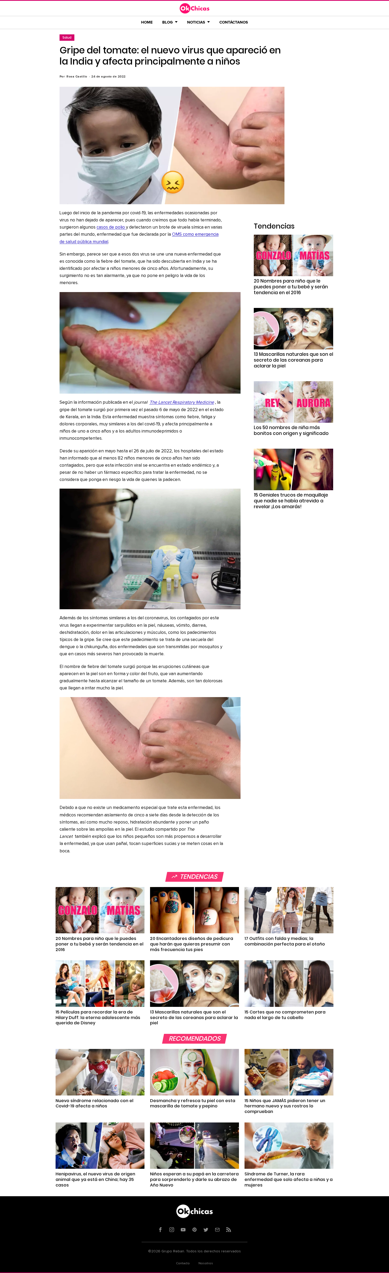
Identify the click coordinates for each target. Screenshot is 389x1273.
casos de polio (111, 227)
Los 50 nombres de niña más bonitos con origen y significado (291, 430)
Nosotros (205, 1263)
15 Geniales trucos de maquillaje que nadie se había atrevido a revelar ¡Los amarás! (291, 501)
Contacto (183, 1263)
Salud (66, 37)
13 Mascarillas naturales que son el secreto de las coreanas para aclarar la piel (293, 360)
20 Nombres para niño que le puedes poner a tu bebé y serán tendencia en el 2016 (291, 287)
